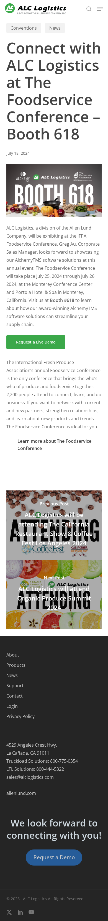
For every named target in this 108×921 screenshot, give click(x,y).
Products (15, 665)
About (12, 655)
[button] (100, 9)
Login (12, 706)
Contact (14, 696)
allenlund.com (21, 793)
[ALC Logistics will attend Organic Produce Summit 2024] (53, 594)
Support (15, 686)
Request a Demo (54, 857)
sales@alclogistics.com (30, 777)
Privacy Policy (20, 716)
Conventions (24, 28)
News (55, 28)
